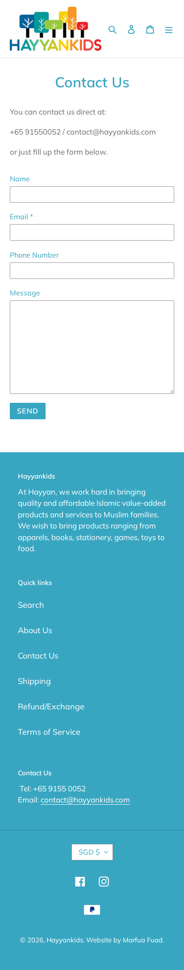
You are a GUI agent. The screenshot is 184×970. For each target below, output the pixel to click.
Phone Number (34, 254)
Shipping (34, 681)
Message (25, 292)
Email (21, 216)
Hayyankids (64, 940)
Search (31, 605)
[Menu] (168, 28)
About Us (35, 630)
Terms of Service (49, 732)
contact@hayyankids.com (85, 799)
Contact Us (38, 656)
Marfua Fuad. (143, 940)
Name (20, 178)
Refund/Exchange (51, 706)
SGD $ (89, 851)
